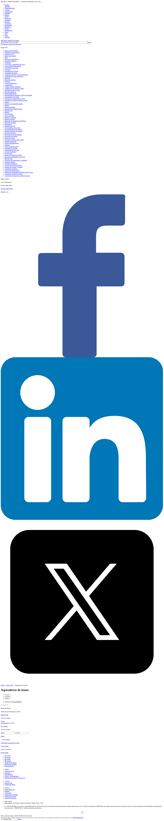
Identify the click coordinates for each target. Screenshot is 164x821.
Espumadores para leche (12, 97)
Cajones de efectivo (10, 152)
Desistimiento (9, 774)
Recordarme (6, 740)
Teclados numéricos (10, 61)
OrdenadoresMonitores (8, 26)
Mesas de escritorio (10, 122)
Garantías (7, 773)
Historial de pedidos (11, 764)
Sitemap (7, 791)
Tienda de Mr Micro (11, 763)
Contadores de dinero (11, 169)
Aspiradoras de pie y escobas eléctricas (16, 75)
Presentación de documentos (13, 134)
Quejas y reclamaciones (12, 776)
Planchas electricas (10, 133)
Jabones (7, 112)
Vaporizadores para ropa (12, 150)
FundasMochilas (7, 5)
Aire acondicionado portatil (13, 66)
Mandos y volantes (10, 117)
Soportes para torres (10, 141)
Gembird (7, 697)
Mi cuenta (8, 759)
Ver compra (4, 726)
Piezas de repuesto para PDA (13, 155)
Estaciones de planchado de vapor (15, 99)
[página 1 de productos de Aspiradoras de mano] (3, 705)
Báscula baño (9, 158)
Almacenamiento (10, 8)
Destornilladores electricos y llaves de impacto (18, 95)
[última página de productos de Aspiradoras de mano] (7, 705)
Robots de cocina (10, 138)
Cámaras (7, 10)
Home (2, 685)
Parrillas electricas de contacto (13, 131)
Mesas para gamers (10, 56)
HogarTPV (6, 33)
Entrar (2, 736)
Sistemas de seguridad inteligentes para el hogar (19, 172)
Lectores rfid (8, 153)
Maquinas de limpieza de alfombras (15, 121)
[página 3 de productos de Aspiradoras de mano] (5, 705)
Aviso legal (8, 793)
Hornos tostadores (10, 107)
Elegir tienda (4, 715)
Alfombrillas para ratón (11, 68)
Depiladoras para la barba (12, 90)
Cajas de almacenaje (11, 83)
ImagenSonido (7, 16)
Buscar (89, 42)
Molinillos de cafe (10, 126)
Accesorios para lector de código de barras (17, 176)
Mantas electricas (10, 119)
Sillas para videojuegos (11, 59)
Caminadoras (8, 85)
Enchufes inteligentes (11, 164)
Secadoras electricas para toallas (14, 140)
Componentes (9, 11)
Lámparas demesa (10, 162)
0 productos (4, 723)
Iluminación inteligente (11, 51)
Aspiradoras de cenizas (11, 71)
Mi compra (8, 761)
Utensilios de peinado (11, 148)
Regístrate (8, 757)
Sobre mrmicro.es (10, 789)
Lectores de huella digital (12, 170)
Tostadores (8, 63)
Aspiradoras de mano (11, 73)
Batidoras (7, 78)
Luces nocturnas (9, 116)
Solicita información (7, 189)
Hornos (7, 105)
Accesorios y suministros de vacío (15, 64)
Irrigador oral (8, 110)
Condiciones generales (11, 795)
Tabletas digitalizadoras (12, 143)
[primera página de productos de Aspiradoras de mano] (1, 705)
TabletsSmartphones (8, 29)
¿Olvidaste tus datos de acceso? (10, 743)
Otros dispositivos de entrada (13, 129)
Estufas (7, 102)
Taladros (7, 145)
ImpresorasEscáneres (8, 19)
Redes (6, 35)
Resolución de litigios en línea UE (15, 778)
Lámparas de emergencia (12, 52)
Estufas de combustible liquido (14, 104)
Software (7, 37)
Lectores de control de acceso (13, 174)
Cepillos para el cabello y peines (14, 88)
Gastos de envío (9, 771)
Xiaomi (7, 698)
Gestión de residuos (10, 798)
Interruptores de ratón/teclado (13, 109)
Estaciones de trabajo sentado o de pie (16, 100)
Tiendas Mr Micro (10, 784)
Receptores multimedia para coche (15, 157)
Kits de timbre (9, 114)
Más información (78, 817)
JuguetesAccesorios (8, 22)
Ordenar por (8, 702)
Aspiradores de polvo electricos (14, 76)
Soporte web (8, 783)
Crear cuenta (4, 746)
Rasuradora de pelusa (11, 136)
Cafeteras (7, 81)
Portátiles (7, 13)
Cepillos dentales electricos (13, 87)
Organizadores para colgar (12, 128)
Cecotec (7, 695)
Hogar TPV (9, 685)
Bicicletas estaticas (10, 80)
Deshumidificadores (11, 93)
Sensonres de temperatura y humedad (16, 160)
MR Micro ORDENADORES (10, 40)
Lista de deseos (9, 766)
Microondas (8, 124)
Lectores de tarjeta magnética (13, 165)
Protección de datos (10, 796)
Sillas (6, 57)
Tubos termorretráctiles (11, 146)
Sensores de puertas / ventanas (14, 167)
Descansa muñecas (10, 92)
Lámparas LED (9, 54)
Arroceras (7, 69)
